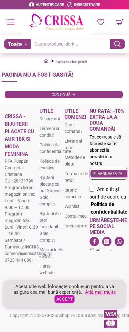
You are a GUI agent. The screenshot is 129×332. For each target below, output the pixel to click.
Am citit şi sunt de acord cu (108, 200)
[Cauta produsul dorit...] (117, 44)
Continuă (61, 94)
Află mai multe (100, 292)
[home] (46, 61)
